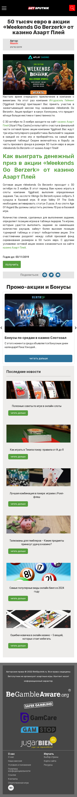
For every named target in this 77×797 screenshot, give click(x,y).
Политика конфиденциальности (19, 770)
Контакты (13, 779)
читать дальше (18, 413)
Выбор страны (51, 757)
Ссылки (12, 775)
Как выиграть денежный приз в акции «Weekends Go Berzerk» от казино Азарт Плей (38, 166)
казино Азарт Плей (14, 247)
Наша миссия (15, 761)
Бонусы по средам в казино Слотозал (35, 338)
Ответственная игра (18, 783)
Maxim (14, 43)
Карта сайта (50, 761)
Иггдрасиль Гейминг (61, 100)
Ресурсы (48, 765)
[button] (44, 274)
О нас (11, 757)
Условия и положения (19, 765)
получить (11, 264)
